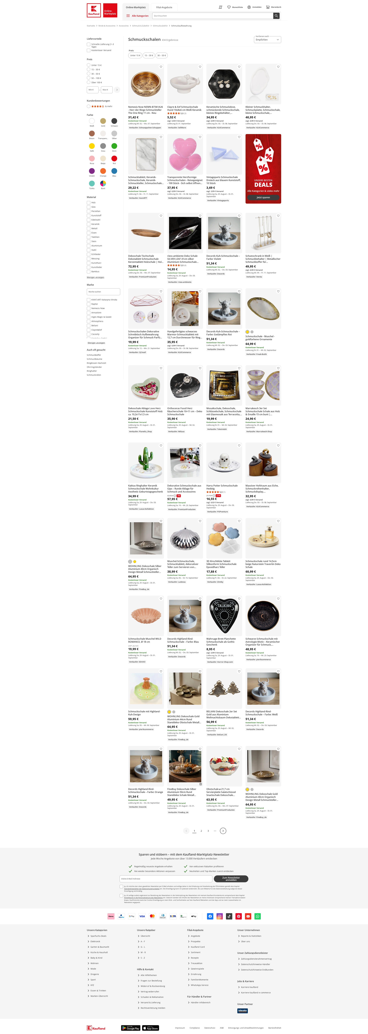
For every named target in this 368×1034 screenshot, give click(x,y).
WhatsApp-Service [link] (199, 985)
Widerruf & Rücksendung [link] (153, 986)
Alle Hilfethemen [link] (149, 975)
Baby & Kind (96, 957)
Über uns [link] (245, 941)
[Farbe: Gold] (247, 332)
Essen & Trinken (98, 990)
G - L (143, 946)
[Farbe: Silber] (252, 332)
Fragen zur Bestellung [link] (151, 980)
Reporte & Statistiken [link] (251, 936)
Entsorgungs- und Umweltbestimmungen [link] (246, 1028)
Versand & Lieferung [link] (150, 1002)
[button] (135, 55)
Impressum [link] (180, 1028)
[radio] (102, 65)
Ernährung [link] (196, 974)
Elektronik (95, 941)
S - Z (143, 957)
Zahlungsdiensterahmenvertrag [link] (256, 958)
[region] (105, 190)
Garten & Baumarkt (100, 946)
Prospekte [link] (195, 941)
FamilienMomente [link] (199, 979)
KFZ (92, 985)
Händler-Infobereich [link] (200, 1002)
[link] (164, 7)
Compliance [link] (195, 1028)
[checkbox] (102, 45)
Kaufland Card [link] (198, 946)
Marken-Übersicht (99, 996)
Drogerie (95, 974)
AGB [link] (222, 1028)
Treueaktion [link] (196, 963)
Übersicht (145, 936)
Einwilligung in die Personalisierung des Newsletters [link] (143, 898)
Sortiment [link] (195, 952)
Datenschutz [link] (209, 1028)
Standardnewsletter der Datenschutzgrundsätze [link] (141, 889)
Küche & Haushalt (99, 952)
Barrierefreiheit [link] (274, 1028)
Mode (93, 968)
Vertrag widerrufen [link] (150, 991)
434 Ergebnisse (170, 40)
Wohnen (95, 963)
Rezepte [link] (195, 957)
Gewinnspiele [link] (197, 968)
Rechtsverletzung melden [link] (153, 1008)
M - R (143, 952)
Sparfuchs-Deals (98, 936)
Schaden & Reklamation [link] (152, 997)
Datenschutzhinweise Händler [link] (255, 964)
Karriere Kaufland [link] (249, 987)
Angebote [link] (195, 936)
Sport (93, 979)
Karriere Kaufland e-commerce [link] (256, 992)
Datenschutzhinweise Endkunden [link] (257, 969)
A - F (143, 941)
